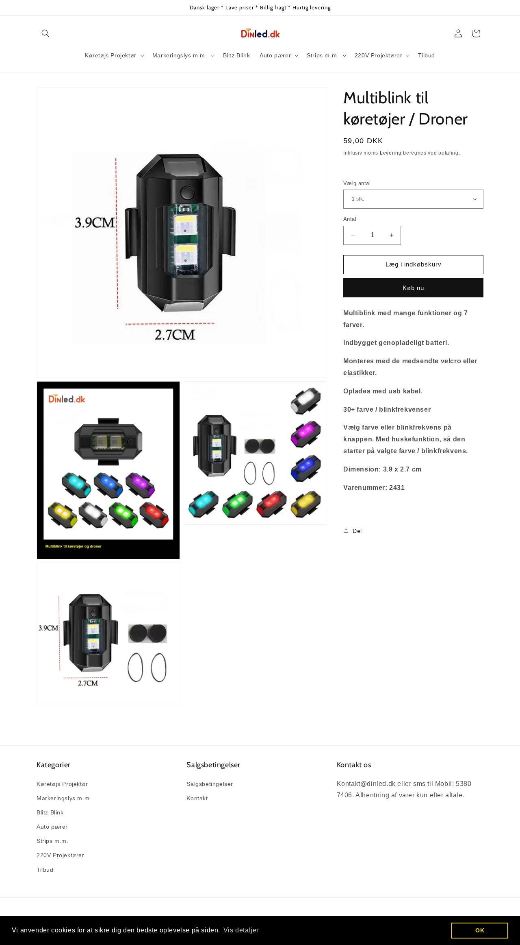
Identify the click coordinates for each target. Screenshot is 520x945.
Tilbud (45, 869)
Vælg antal (356, 183)
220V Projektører (60, 855)
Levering (391, 153)
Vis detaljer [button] (241, 930)
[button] (45, 33)
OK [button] (479, 930)
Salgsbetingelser (209, 784)
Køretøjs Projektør (62, 784)
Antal (349, 219)
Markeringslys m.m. (64, 798)
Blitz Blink (50, 812)
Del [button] (357, 530)
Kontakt (197, 798)
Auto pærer (52, 826)
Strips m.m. (53, 841)
